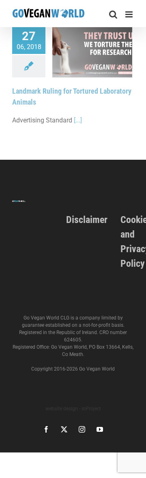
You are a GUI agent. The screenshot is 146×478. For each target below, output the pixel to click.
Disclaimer (86, 219)
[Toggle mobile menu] (129, 14)
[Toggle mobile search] (113, 14)
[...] (78, 120)
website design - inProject (73, 409)
